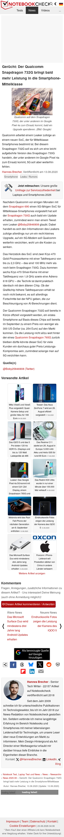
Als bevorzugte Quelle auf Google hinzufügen (35, 654)
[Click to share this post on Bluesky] (31, 665)
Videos (45, 10)
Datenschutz (37, 821)
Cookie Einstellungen (23, 826)
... (60, 10)
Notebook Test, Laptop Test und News (21, 774)
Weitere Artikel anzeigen (32, 573)
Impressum (12, 821)
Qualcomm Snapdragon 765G (33, 337)
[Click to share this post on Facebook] (13, 665)
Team (25, 821)
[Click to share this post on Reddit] (49, 664)
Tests (20, 10)
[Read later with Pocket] (58, 664)
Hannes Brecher (12, 172)
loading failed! (8, 792)
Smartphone (11, 176)
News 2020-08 (10, 777)
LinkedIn (51, 759)
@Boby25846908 (28, 224)
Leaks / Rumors (28, 176)
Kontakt (52, 821)
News (32, 10)
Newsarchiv (55, 774)
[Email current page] (41, 671)
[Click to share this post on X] (40, 664)
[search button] (51, 4)
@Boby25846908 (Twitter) (18, 369)
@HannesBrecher (30, 759)
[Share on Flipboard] (23, 671)
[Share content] (5, 664)
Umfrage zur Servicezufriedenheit (35, 190)
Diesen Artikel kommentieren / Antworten (30, 604)
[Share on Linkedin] (32, 671)
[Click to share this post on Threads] (22, 665)
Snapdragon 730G (19, 215)
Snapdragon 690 (19, 206)
